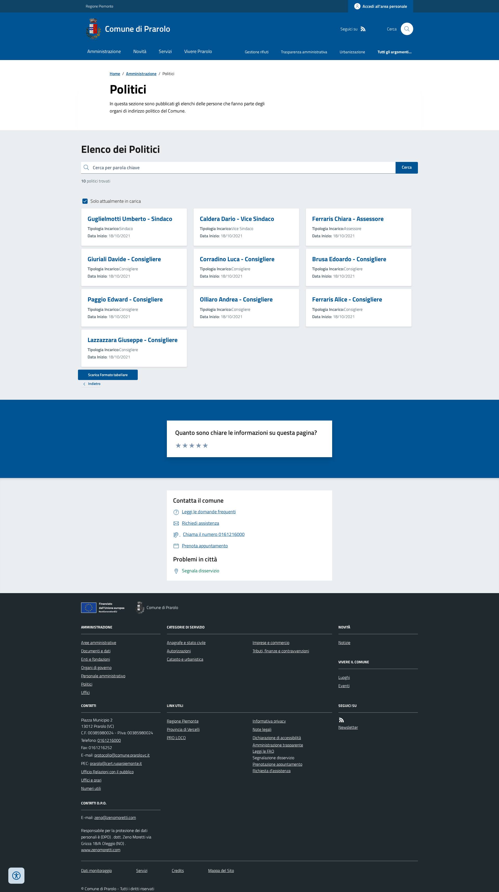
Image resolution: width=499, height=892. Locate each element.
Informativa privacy (269, 721)
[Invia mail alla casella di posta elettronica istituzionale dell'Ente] (122, 755)
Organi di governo (96, 667)
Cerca (407, 167)
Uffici (85, 692)
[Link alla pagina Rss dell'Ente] (341, 720)
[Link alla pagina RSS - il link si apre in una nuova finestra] (363, 29)
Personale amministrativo (103, 676)
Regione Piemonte (99, 6)
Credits (178, 870)
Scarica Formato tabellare (108, 374)
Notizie (344, 642)
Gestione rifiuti (256, 52)
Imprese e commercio (271, 642)
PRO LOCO (176, 737)
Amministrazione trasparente (278, 745)
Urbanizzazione (352, 52)
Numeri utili (91, 788)
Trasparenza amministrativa (304, 52)
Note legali (262, 729)
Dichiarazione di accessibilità (277, 737)
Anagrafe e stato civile (186, 642)
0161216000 (109, 740)
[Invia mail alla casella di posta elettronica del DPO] (115, 817)
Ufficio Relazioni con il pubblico (107, 772)
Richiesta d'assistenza (272, 771)
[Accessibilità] (16, 875)
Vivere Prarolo (198, 51)
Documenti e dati (95, 651)
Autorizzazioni (179, 651)
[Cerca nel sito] (405, 29)
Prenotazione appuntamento (277, 764)
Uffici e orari (91, 780)
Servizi (165, 51)
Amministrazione (104, 51)
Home (115, 73)
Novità (139, 51)
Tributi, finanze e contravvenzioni (281, 651)
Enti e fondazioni (95, 659)
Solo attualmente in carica (115, 201)
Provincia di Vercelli (183, 729)
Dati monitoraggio (96, 870)
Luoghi (344, 677)
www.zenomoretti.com (100, 850)
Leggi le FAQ (263, 751)
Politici (86, 684)
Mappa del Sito (221, 870)
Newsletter (348, 727)
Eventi (344, 686)
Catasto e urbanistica (185, 659)
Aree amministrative (98, 642)
